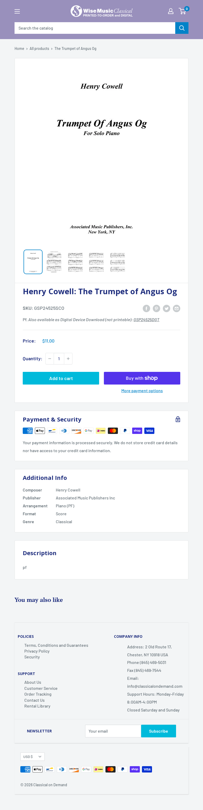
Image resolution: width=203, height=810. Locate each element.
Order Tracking (38, 693)
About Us (32, 682)
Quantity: (32, 358)
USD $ (28, 756)
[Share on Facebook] (146, 308)
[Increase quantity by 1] (68, 358)
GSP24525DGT (146, 319)
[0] (182, 11)
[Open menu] (17, 11)
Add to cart (61, 378)
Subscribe (158, 730)
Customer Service (41, 688)
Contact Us (34, 700)
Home (19, 48)
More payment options (142, 390)
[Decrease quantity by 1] (50, 358)
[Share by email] (176, 308)
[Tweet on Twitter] (166, 308)
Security (32, 656)
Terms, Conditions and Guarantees (56, 645)
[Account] (170, 11)
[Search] (181, 28)
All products (39, 48)
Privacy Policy (37, 650)
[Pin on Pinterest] (156, 308)
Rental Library (37, 705)
